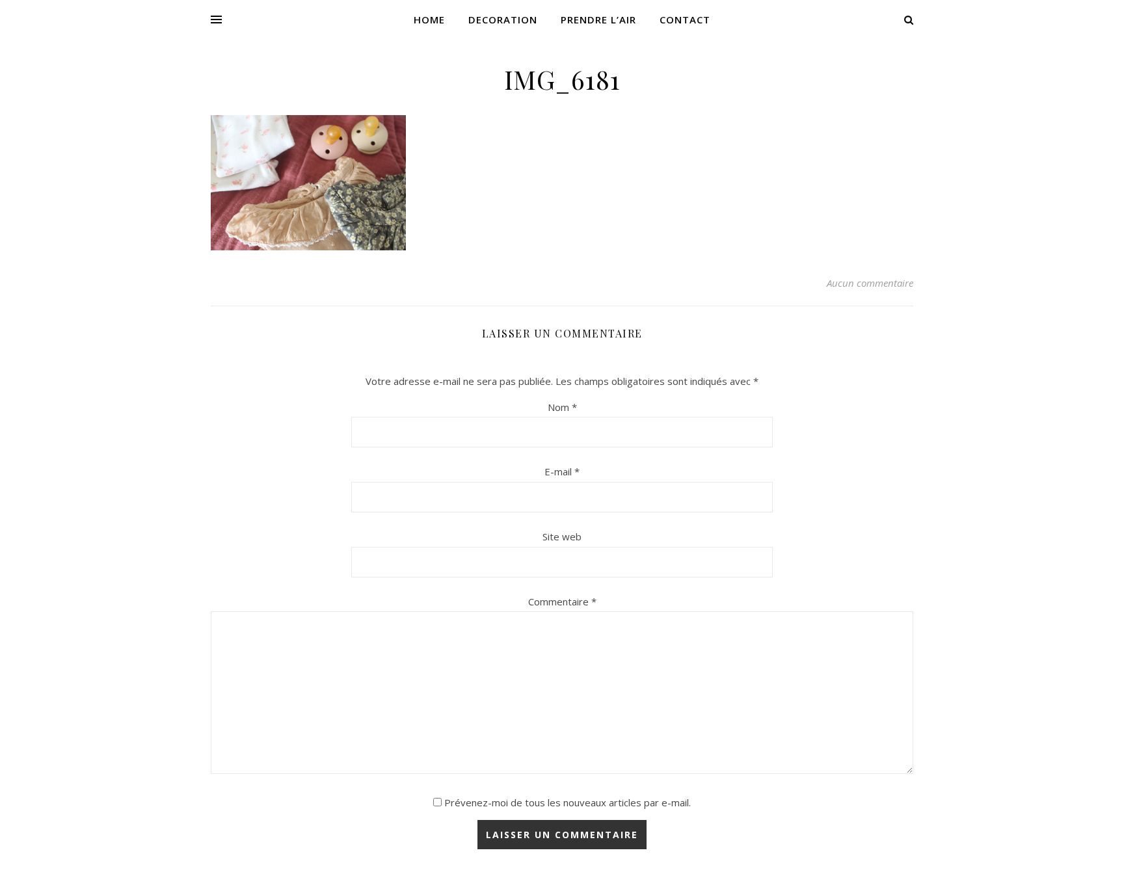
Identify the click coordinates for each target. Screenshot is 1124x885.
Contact (685, 19)
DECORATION (502, 19)
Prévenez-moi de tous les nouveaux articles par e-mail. (567, 802)
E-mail (562, 471)
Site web (562, 536)
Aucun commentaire (870, 282)
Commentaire (562, 601)
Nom (562, 407)
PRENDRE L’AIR (598, 19)
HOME (429, 19)
